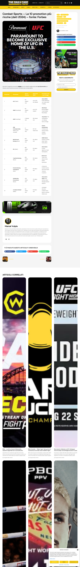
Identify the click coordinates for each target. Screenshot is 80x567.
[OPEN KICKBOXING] (19, 7)
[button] (77, 549)
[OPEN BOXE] (24, 7)
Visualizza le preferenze (74, 562)
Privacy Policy (66, 564)
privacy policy (70, 87)
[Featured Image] (14, 362)
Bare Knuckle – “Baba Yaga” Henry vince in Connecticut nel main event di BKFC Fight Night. (39, 450)
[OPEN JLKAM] (30, 7)
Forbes (19, 86)
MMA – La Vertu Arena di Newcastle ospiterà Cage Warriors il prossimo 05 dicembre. (13, 450)
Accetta (54, 562)
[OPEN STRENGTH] (45, 7)
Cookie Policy (61, 564)
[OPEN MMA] (10, 7)
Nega (64, 562)
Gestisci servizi (52, 558)
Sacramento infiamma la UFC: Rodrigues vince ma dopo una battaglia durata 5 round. (65, 449)
